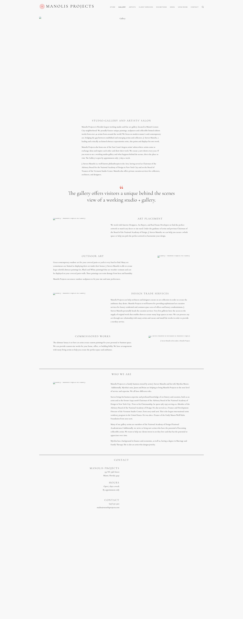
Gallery (122, 7)
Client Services (146, 7)
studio (99, 507)
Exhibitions (161, 7)
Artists (132, 7)
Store (112, 7)
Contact (195, 7)
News (172, 7)
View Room (183, 7)
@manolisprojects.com (110, 507)
